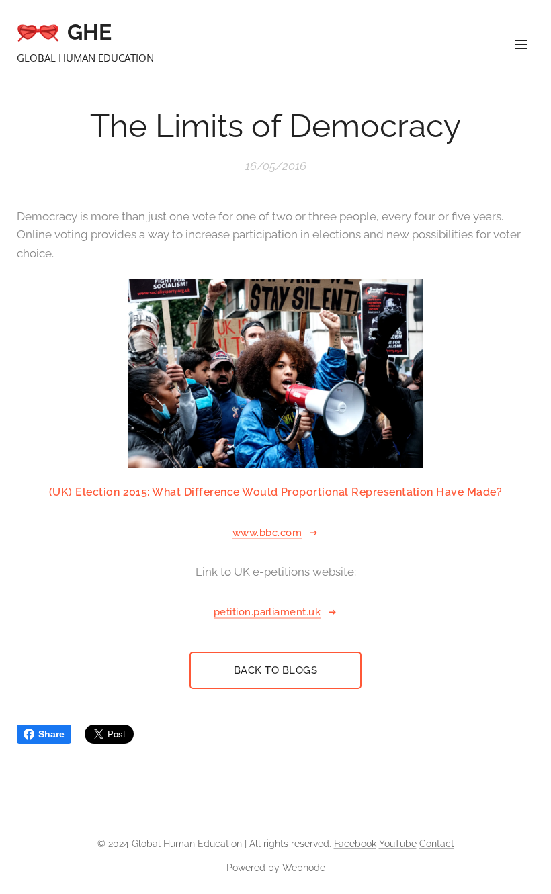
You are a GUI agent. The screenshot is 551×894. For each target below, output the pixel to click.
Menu (520, 43)
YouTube (398, 843)
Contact (436, 843)
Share (51, 734)
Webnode (303, 867)
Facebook (355, 843)
